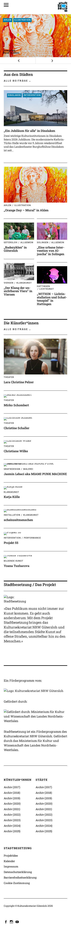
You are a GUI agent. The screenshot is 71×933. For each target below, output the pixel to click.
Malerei (28, 469)
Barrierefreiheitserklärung (20, 877)
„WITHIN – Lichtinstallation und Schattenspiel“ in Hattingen (52, 299)
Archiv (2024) (12, 825)
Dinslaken (14, 95)
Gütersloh (10, 242)
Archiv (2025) (12, 831)
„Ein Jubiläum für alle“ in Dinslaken (29, 131)
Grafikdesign (12, 469)
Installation (12, 515)
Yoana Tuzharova (16, 566)
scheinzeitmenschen (18, 520)
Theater (9, 377)
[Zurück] (18, 60)
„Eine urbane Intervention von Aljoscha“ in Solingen (50, 250)
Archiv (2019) (12, 798)
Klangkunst (24, 283)
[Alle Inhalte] (7, 5)
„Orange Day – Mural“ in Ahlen (11, 51)
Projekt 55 (11, 543)
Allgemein (26, 242)
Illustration (22, 20)
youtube (17, 921)
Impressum (11, 866)
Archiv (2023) (12, 820)
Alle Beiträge (16, 80)
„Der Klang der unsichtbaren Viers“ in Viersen (18, 291)
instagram (12, 921)
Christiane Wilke (16, 451)
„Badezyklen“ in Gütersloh (15, 249)
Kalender (9, 861)
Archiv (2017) (12, 787)
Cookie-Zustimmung (17, 883)
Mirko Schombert (16, 405)
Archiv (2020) (12, 803)
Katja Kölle (12, 497)
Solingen (42, 242)
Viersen (8, 283)
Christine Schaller (16, 428)
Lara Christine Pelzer (19, 382)
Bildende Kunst (13, 561)
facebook (6, 921)
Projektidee (11, 855)
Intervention (32, 95)
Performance (32, 538)
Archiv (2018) (12, 792)
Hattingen (43, 286)
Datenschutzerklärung (18, 872)
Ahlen (7, 20)
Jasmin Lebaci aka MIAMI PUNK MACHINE (35, 474)
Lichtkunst (46, 289)
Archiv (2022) (12, 814)
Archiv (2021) (12, 809)
